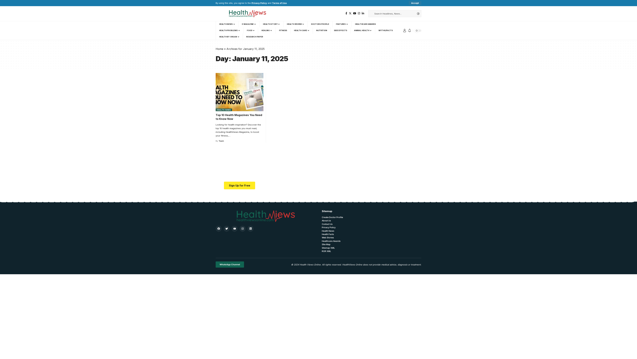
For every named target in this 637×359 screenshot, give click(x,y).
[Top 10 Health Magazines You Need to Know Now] (239, 92)
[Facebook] (346, 13)
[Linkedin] (250, 229)
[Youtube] (235, 229)
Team (221, 141)
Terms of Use (279, 3)
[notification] (409, 30)
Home (219, 49)
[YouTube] (354, 13)
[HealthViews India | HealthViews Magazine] (247, 14)
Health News (224, 110)
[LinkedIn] (363, 13)
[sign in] (404, 30)
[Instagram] (359, 13)
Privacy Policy (259, 3)
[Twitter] (350, 13)
